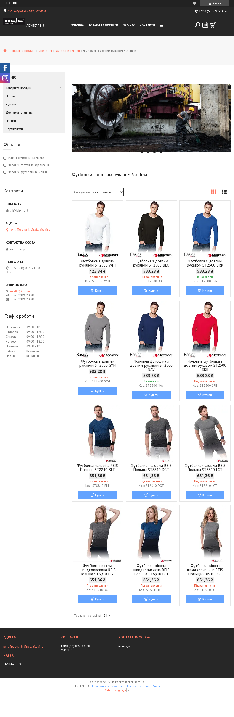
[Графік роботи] (205, 25)
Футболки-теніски (68, 50)
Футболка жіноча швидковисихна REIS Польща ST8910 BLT (151, 570)
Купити (99, 290)
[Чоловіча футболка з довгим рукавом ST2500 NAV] (151, 329)
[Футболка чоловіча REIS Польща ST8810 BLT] (97, 433)
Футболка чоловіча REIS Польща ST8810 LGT (205, 467)
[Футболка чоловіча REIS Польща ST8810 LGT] (205, 433)
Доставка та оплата (19, 112)
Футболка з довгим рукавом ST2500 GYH (97, 363)
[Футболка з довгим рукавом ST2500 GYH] (97, 329)
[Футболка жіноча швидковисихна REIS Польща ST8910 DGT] (97, 533)
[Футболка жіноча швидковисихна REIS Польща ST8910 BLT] (151, 533)
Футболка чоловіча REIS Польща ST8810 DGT (151, 467)
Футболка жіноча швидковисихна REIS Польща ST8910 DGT (98, 570)
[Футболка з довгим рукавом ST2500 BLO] (151, 229)
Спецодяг (45, 50)
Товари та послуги (103, 25)
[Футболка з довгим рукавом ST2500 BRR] (205, 229)
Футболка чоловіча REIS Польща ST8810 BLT (97, 467)
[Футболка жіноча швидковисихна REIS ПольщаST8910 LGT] (205, 533)
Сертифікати (14, 129)
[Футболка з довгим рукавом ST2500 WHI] (97, 229)
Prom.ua (138, 681)
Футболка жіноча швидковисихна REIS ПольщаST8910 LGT (205, 570)
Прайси (11, 121)
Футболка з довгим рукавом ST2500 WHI (97, 263)
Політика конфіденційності (143, 686)
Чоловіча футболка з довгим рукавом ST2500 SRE (205, 365)
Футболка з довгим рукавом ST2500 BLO (151, 263)
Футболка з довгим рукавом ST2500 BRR (205, 263)
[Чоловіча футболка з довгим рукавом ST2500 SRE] (205, 329)
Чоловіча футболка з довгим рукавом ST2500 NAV (151, 365)
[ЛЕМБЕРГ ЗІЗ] (14, 26)
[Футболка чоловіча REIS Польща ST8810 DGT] (151, 433)
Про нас (129, 25)
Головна (77, 25)
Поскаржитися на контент (107, 686)
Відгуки (11, 104)
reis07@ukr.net (20, 291)
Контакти (147, 25)
